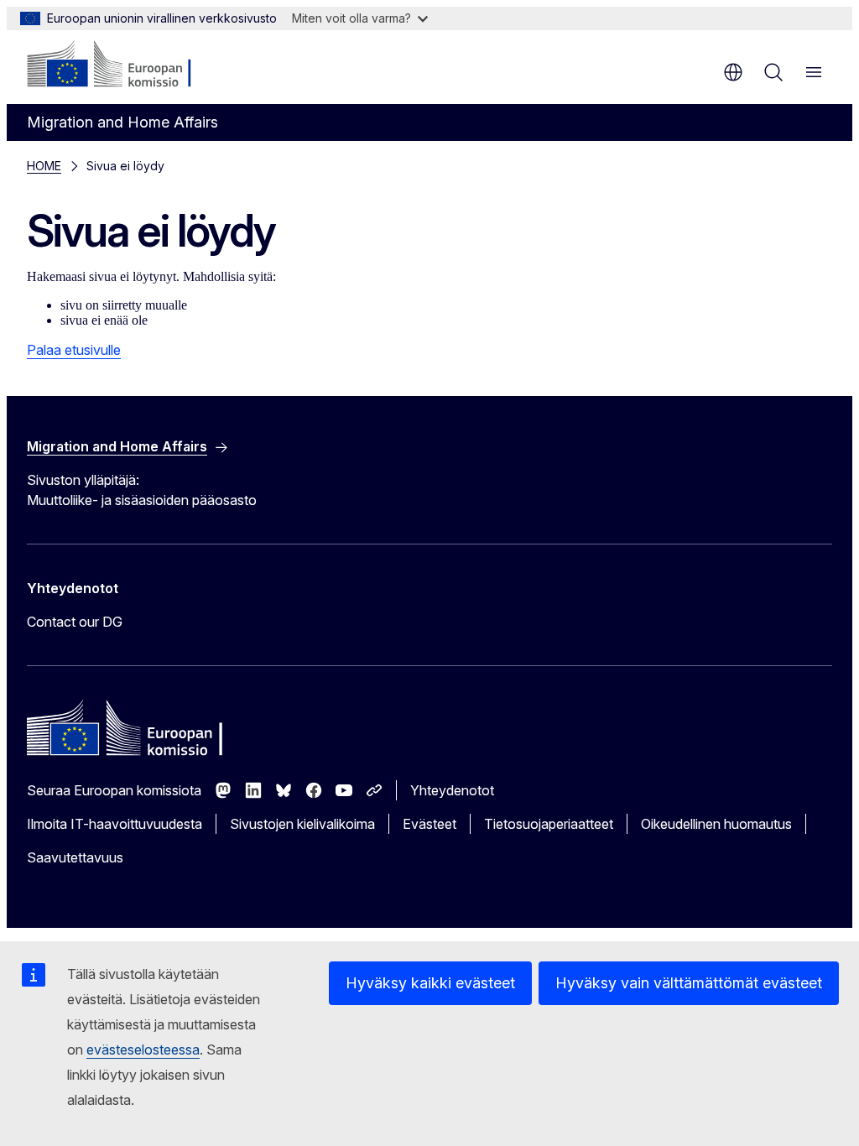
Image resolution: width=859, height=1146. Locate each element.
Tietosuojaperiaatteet (548, 823)
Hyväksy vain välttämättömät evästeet (688, 983)
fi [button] (733, 72)
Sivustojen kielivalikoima (302, 823)
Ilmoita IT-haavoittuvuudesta (114, 823)
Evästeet (429, 823)
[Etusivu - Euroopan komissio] (129, 65)
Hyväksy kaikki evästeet (430, 983)
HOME (44, 166)
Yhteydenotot (452, 790)
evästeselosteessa (143, 1049)
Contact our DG (74, 621)
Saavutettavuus (75, 857)
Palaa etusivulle (74, 349)
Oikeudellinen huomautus (716, 823)
